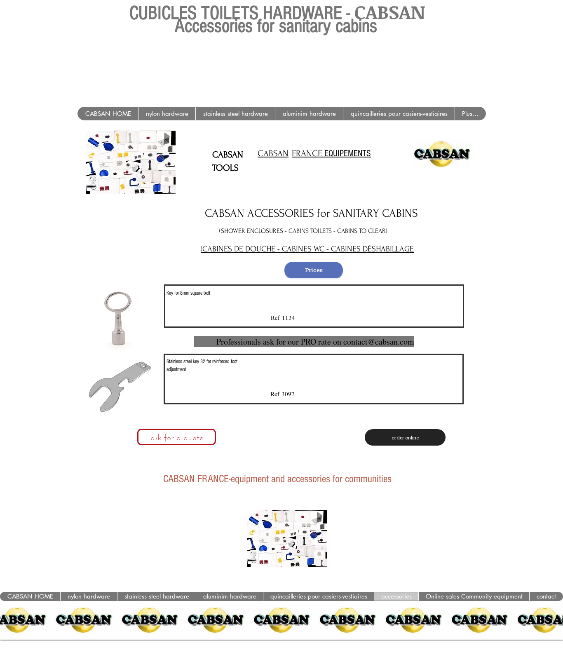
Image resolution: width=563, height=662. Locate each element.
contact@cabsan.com (378, 341)
